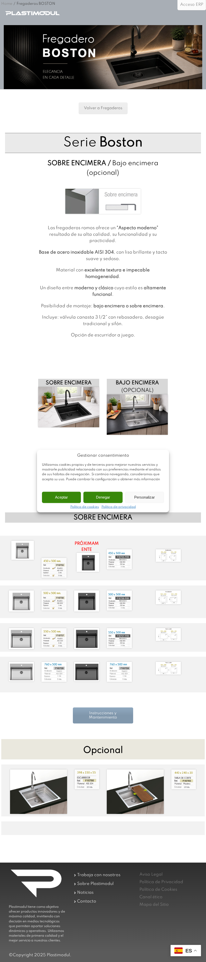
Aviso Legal (151, 874)
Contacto (86, 901)
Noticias (85, 892)
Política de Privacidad (161, 882)
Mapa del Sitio (154, 905)
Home (6, 4)
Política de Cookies (158, 889)
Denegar (103, 497)
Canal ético (151, 897)
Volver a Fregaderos (103, 108)
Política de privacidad (118, 506)
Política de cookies (84, 506)
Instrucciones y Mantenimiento (103, 715)
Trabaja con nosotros (98, 875)
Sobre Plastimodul (95, 884)
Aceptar (61, 497)
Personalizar (144, 497)
